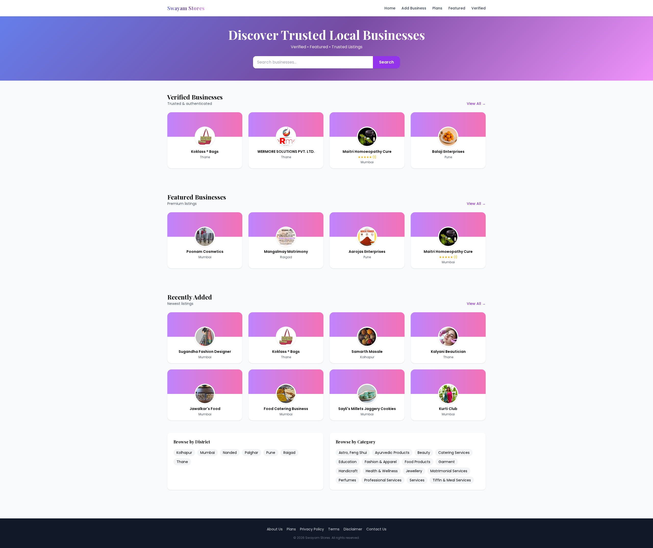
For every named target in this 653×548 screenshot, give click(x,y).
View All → (476, 103)
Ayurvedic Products (392, 452)
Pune (448, 157)
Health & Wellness (382, 471)
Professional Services (382, 480)
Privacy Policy (312, 529)
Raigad (286, 257)
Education (348, 461)
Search (386, 62)
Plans (437, 8)
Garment (446, 461)
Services (417, 480)
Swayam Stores (186, 8)
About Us (275, 529)
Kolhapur (367, 357)
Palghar (251, 452)
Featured (456, 8)
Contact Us (376, 529)
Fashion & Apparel (381, 461)
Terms (334, 529)
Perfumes (347, 480)
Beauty (424, 452)
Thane (205, 157)
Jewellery (414, 471)
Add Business (413, 8)
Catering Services (454, 452)
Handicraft (348, 471)
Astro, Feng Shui (353, 452)
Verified (478, 8)
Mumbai (367, 162)
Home (389, 8)
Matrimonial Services (448, 471)
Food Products (417, 461)
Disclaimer (353, 529)
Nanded (230, 452)
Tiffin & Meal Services (452, 480)
